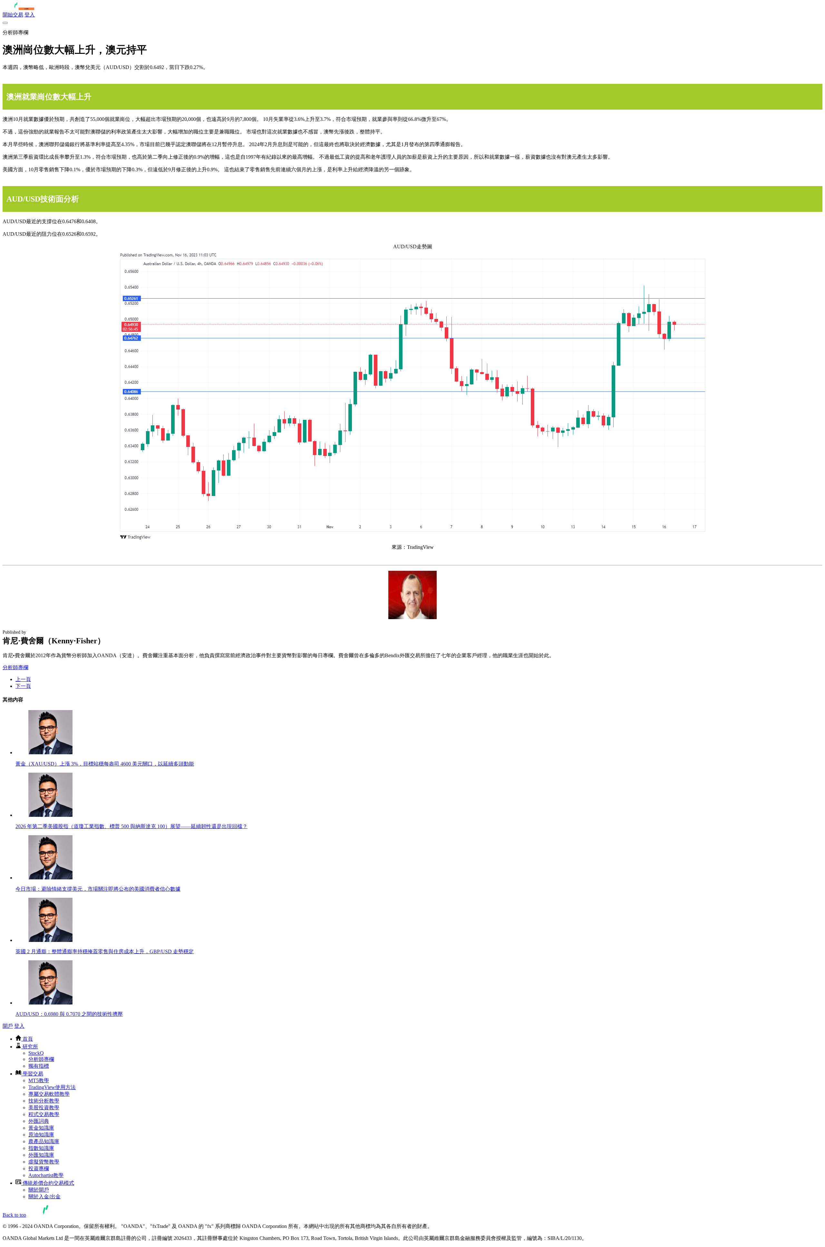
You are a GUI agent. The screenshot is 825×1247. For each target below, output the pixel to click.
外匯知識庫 (41, 1155)
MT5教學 (38, 1080)
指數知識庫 (41, 1148)
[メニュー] (5, 23)
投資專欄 (38, 1168)
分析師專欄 (15, 667)
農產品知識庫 (43, 1141)
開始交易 (13, 14)
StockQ (36, 1053)
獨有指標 (38, 1066)
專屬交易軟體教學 (49, 1094)
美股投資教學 (43, 1107)
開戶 (8, 1026)
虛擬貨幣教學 (43, 1161)
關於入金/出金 (44, 1196)
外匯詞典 (38, 1121)
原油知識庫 (41, 1134)
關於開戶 (38, 1190)
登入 (29, 14)
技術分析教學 (43, 1100)
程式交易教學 (43, 1114)
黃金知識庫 (41, 1128)
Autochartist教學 (45, 1175)
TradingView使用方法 (52, 1087)
